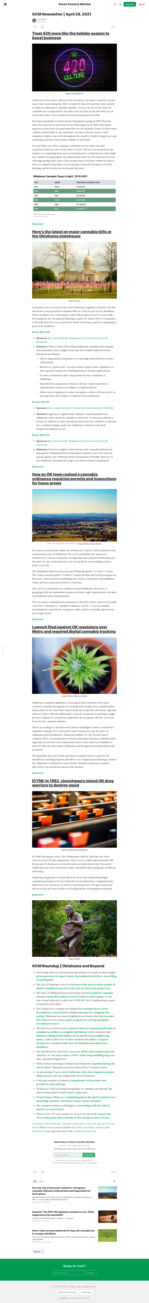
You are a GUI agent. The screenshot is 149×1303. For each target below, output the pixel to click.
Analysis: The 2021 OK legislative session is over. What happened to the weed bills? (63, 1213)
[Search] (115, 4)
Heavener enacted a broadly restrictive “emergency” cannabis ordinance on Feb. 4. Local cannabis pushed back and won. (62, 1198)
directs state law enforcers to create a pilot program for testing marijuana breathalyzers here (75, 1020)
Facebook (88, 1127)
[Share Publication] (120, 4)
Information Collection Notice (74, 1163)
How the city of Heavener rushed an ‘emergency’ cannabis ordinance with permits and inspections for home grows (61, 1191)
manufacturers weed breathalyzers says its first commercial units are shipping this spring (73, 1012)
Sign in (142, 4)
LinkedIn (99, 1127)
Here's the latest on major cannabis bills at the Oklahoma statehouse (71, 233)
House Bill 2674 (41, 434)
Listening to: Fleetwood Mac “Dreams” (52, 1123)
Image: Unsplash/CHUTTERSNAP (74, 850)
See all (37, 1251)
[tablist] (38, 1181)
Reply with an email (83, 1123)
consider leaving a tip (84, 1131)
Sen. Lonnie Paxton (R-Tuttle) (64, 407)
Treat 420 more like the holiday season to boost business (70, 35)
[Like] (33, 1224)
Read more (37, 223)
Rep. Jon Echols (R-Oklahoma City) (66, 338)
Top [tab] (35, 1181)
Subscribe (129, 4)
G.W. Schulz (42, 19)
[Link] (29, 35)
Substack (62, 1298)
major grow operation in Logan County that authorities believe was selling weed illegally (76, 976)
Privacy (72, 1286)
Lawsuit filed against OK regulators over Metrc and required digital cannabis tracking (74, 629)
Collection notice (89, 1286)
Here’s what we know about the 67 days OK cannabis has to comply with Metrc (63, 1232)
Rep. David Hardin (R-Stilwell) (97, 407)
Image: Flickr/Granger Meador (90, 543)
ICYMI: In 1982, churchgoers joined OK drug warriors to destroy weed (73, 783)
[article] (74, 1196)
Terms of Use (85, 1160)
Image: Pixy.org (75, 301)
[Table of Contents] (2, 651)
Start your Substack (68, 1292)
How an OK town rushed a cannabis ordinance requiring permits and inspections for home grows (74, 478)
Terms (79, 1286)
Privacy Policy (92, 1163)
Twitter (79, 1127)
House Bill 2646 (41, 332)
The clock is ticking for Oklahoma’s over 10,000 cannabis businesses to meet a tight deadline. (63, 1238)
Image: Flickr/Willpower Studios (74, 696)
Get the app (86, 1292)
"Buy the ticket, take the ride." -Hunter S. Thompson (52, 1218)
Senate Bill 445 (40, 401)
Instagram (37, 1131)
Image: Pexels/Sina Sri (74, 93)
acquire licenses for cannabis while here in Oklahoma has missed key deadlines (72, 1043)
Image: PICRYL (74, 959)
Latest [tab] (41, 1181)
